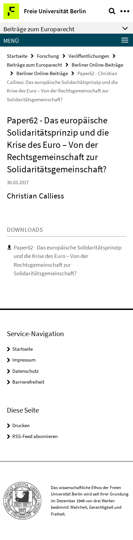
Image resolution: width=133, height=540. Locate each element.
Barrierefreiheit (28, 382)
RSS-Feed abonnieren (35, 436)
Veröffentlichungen (89, 56)
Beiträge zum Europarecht (34, 65)
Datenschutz (25, 371)
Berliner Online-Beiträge (97, 65)
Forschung (48, 56)
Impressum (23, 359)
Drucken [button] (21, 425)
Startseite (17, 56)
